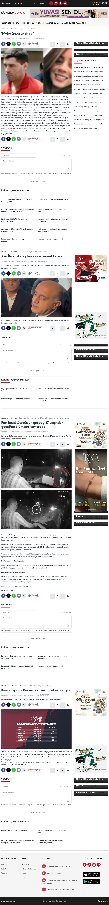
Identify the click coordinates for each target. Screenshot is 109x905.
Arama (43, 3)
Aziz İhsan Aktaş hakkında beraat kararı (33, 252)
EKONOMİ (27, 23)
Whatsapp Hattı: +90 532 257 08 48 (60, 890)
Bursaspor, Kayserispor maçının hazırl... (88, 76)
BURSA (4, 23)
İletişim (24, 877)
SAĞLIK (57, 23)
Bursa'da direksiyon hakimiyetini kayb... (88, 93)
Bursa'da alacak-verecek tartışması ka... (89, 67)
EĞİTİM (72, 23)
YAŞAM (78, 23)
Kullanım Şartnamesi (29, 869)
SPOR (40, 23)
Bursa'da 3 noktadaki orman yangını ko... (89, 80)
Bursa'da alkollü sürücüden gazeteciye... (89, 115)
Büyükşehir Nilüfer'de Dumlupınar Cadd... (89, 89)
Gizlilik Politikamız (28, 865)
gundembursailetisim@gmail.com (59, 866)
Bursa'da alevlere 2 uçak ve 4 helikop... (88, 85)
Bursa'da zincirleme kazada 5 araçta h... (88, 124)
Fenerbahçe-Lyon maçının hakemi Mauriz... (90, 102)
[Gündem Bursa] (13, 13)
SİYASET (19, 23)
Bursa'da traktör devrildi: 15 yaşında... (88, 128)
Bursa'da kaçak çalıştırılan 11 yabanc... (88, 106)
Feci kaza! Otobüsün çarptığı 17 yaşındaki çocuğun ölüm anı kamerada (44, 418)
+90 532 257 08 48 (54, 873)
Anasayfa (4, 29)
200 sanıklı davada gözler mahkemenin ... (89, 72)
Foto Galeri (20, 3)
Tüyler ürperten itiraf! (27, 29)
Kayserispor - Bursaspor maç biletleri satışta (36, 685)
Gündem (14, 29)
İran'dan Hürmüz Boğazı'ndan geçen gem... (89, 120)
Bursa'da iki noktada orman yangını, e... (88, 111)
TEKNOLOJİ (86, 23)
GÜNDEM (11, 23)
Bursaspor (14, 685)
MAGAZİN (64, 23)
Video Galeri (6, 3)
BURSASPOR (48, 23)
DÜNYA (34, 23)
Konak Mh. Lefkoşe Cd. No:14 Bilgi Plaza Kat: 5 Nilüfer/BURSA (60, 881)
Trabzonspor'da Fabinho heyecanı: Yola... (89, 98)
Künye (24, 873)
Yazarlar (32, 3)
